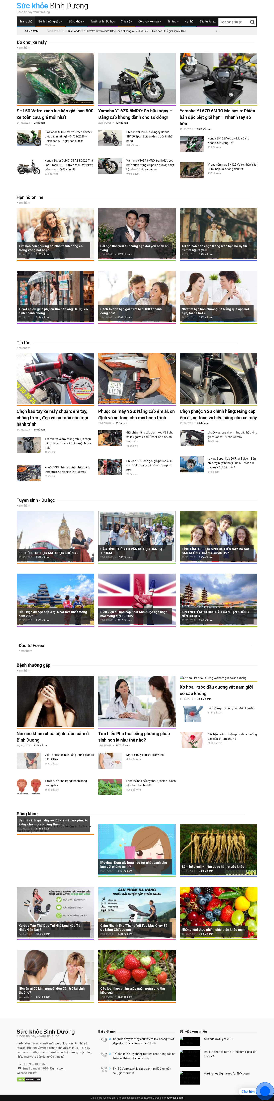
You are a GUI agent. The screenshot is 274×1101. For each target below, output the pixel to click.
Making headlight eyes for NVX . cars (227, 1073)
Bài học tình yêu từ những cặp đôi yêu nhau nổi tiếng (134, 248)
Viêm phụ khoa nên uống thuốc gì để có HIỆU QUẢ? (69, 757)
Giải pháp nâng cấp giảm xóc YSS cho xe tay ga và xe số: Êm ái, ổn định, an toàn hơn (150, 437)
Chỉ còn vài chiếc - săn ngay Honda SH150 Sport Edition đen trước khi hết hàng (149, 136)
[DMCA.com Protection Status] (29, 1079)
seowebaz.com (175, 1097)
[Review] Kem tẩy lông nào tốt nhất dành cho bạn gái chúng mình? (133, 865)
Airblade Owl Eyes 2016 (218, 1039)
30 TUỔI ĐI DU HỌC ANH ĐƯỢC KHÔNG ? (48, 553)
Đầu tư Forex (208, 21)
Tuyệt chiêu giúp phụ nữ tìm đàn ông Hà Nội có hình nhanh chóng (53, 311)
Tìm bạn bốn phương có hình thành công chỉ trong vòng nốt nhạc (51, 248)
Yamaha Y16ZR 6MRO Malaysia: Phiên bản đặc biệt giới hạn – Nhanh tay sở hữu (217, 117)
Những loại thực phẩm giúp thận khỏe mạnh (214, 930)
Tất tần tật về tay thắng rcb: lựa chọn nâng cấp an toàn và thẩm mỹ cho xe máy (68, 443)
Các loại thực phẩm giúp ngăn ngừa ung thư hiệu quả (132, 990)
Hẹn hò (189, 21)
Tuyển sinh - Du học (102, 21)
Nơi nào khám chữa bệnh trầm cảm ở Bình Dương (53, 737)
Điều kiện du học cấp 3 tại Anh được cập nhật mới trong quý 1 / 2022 (133, 614)
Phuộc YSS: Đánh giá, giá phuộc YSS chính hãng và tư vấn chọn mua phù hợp (149, 465)
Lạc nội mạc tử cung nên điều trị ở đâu (231, 708)
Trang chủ (26, 21)
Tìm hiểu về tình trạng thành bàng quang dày (66, 783)
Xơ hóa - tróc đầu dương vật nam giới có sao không (216, 690)
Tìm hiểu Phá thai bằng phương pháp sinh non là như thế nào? (134, 737)
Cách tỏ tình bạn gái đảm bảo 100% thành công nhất (131, 311)
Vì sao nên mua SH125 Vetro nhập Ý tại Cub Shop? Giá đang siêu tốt (232, 167)
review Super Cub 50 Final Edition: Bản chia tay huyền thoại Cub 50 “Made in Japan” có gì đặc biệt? (232, 463)
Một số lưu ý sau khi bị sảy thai (145, 754)
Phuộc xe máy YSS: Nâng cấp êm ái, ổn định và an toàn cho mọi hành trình (136, 414)
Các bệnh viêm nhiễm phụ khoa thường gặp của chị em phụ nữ (232, 736)
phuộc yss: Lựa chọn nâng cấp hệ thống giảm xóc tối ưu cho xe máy (232, 435)
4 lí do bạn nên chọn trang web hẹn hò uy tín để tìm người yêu (214, 248)
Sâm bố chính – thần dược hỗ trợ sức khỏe (213, 867)
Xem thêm (23, 47)
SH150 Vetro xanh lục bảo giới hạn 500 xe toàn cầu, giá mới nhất (55, 114)
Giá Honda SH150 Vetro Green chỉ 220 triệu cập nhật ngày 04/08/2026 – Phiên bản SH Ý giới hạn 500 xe (127, 31)
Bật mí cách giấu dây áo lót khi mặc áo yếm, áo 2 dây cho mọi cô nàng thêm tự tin (53, 822)
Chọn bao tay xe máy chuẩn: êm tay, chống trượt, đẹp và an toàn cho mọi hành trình (52, 418)
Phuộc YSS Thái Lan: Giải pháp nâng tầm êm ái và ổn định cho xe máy (67, 469)
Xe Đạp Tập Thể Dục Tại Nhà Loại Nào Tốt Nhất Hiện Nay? (50, 928)
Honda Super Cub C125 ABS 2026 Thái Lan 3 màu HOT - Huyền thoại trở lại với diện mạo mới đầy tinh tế (69, 165)
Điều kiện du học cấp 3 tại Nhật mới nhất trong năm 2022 (53, 614)
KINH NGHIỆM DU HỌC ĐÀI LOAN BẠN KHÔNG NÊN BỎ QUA (215, 614)
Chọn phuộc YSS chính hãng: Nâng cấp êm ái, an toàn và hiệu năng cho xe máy (218, 414)
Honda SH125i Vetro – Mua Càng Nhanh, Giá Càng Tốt (228, 140)
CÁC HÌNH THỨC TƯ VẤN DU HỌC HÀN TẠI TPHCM (131, 551)
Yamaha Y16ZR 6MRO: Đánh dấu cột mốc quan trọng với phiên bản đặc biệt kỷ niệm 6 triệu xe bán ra (150, 165)
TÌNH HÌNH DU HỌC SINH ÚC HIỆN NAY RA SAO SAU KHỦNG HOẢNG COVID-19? (216, 551)
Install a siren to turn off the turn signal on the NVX (230, 1054)
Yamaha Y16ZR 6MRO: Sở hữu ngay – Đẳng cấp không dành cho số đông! (135, 114)
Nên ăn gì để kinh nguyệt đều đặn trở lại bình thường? (52, 990)
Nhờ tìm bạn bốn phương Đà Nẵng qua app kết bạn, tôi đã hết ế (215, 311)
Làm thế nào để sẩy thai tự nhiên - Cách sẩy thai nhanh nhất (151, 783)
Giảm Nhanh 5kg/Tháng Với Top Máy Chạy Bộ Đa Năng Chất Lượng (133, 928)
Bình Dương (52, 6)
